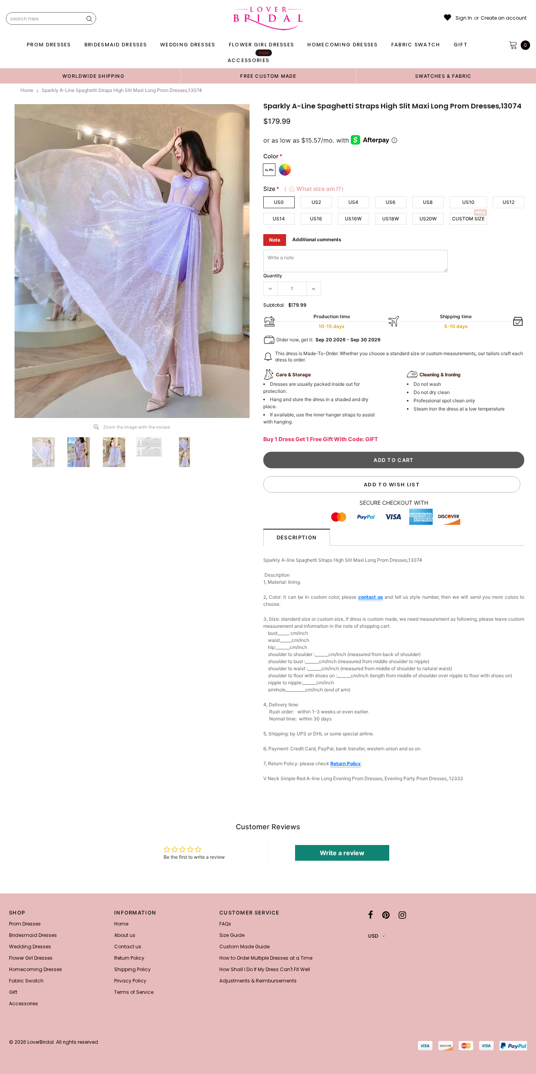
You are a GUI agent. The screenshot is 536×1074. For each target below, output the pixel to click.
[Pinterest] (386, 915)
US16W (353, 219)
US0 (279, 202)
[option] (93, 75)
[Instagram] (402, 915)
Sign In (464, 18)
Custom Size (468, 219)
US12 (508, 202)
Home (26, 90)
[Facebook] (370, 915)
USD (373, 936)
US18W (390, 219)
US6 (391, 202)
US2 (316, 202)
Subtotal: (274, 305)
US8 (428, 202)
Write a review (342, 853)
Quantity (272, 276)
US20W (428, 219)
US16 (316, 219)
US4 (353, 202)
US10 (468, 202)
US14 (279, 219)
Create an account (504, 18)
